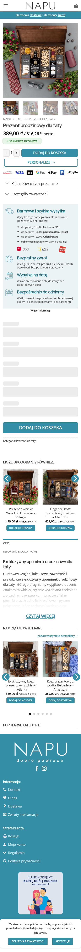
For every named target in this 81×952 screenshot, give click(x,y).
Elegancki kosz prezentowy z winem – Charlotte (60, 513)
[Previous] (10, 60)
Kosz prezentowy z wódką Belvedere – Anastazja (45, 685)
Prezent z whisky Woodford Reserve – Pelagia (20, 513)
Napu (7, 119)
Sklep (20, 119)
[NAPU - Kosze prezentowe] (40, 6)
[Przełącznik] (7, 183)
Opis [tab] (6, 543)
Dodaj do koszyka (40, 427)
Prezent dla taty (42, 119)
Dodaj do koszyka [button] (20, 527)
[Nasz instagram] (44, 769)
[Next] (71, 60)
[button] (5, 6)
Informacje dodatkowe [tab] (20, 551)
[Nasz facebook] (36, 769)
